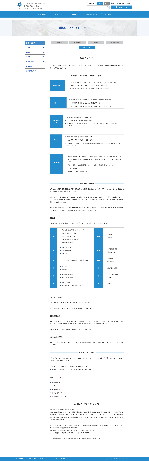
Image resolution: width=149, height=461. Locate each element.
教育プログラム (87, 47)
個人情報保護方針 (21, 459)
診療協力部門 (30, 61)
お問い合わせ (63, 459)
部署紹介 (96, 42)
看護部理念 (59, 42)
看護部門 (29, 66)
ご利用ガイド (43, 459)
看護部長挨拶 (77, 42)
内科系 (28, 47)
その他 (28, 57)
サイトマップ (53, 459)
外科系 (28, 52)
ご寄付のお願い (33, 459)
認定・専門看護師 (114, 42)
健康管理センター (31, 71)
